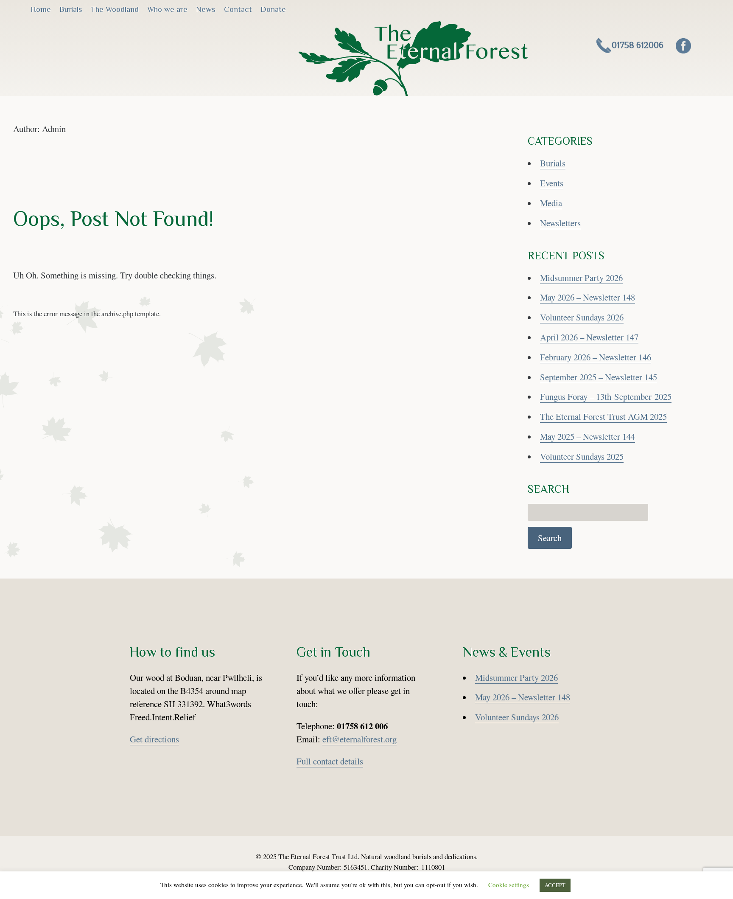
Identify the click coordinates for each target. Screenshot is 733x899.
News (205, 9)
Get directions (154, 739)
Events (551, 183)
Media (551, 203)
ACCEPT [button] (555, 885)
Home (41, 9)
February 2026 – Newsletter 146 (595, 357)
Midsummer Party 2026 (581, 278)
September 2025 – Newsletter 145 (598, 377)
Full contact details (330, 761)
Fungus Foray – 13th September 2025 (605, 396)
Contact (238, 9)
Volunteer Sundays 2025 (582, 456)
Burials (70, 9)
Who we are (167, 9)
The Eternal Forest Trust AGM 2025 (603, 416)
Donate (273, 9)
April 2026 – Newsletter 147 (589, 337)
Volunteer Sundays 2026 (582, 317)
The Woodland (115, 9)
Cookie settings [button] (508, 884)
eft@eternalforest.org (359, 739)
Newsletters (560, 223)
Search (550, 538)
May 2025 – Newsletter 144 (587, 436)
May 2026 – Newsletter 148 (587, 297)
